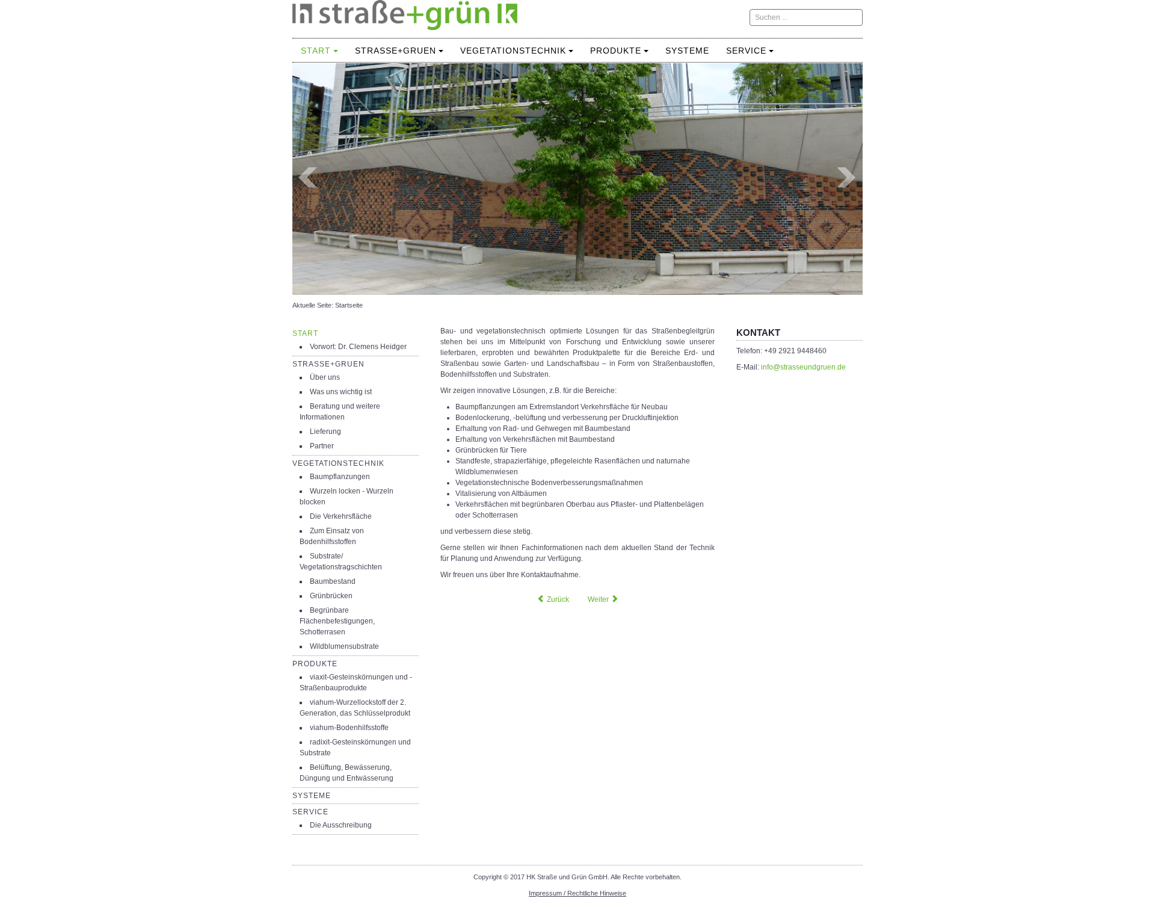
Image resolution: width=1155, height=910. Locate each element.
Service (746, 50)
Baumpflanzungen (340, 476)
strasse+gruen (395, 50)
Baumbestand (333, 581)
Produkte (615, 50)
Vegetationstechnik (513, 50)
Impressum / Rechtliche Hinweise (577, 893)
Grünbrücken (331, 596)
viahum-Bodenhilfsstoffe (349, 727)
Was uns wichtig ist (341, 392)
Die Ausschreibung (341, 825)
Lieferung (325, 431)
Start (316, 50)
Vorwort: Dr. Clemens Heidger (358, 346)
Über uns (325, 377)
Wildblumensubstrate (344, 646)
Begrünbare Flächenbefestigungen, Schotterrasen (337, 621)
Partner (322, 446)
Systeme (687, 50)
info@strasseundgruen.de (803, 367)
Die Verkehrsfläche (341, 516)
